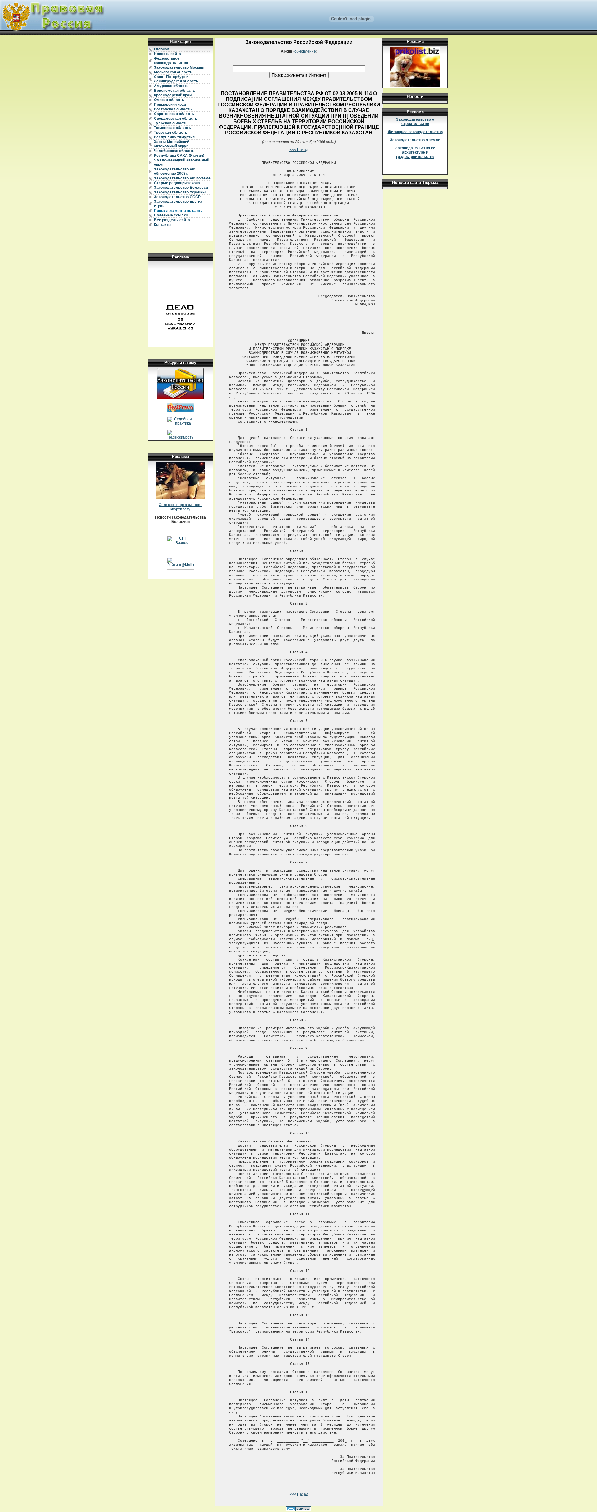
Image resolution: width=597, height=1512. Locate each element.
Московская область (173, 72)
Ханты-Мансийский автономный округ (171, 144)
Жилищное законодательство (415, 132)
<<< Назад (298, 150)
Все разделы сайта (172, 220)
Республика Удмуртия (174, 137)
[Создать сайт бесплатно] (298, 1510)
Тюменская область (172, 128)
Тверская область (170, 132)
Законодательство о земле (415, 140)
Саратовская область (174, 114)
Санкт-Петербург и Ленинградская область (176, 79)
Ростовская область (173, 109)
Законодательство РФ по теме (182, 178)
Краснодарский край (173, 95)
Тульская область (170, 123)
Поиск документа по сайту (178, 210)
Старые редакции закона (177, 183)
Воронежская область (174, 90)
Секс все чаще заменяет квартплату (180, 507)
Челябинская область (174, 151)
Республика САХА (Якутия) (179, 155)
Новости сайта (167, 54)
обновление (305, 51)
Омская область (169, 100)
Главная (161, 49)
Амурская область (171, 86)
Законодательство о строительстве (415, 121)
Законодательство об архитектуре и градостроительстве (415, 152)
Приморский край (170, 104)
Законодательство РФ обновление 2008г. (174, 171)
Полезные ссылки (171, 215)
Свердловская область (175, 118)
